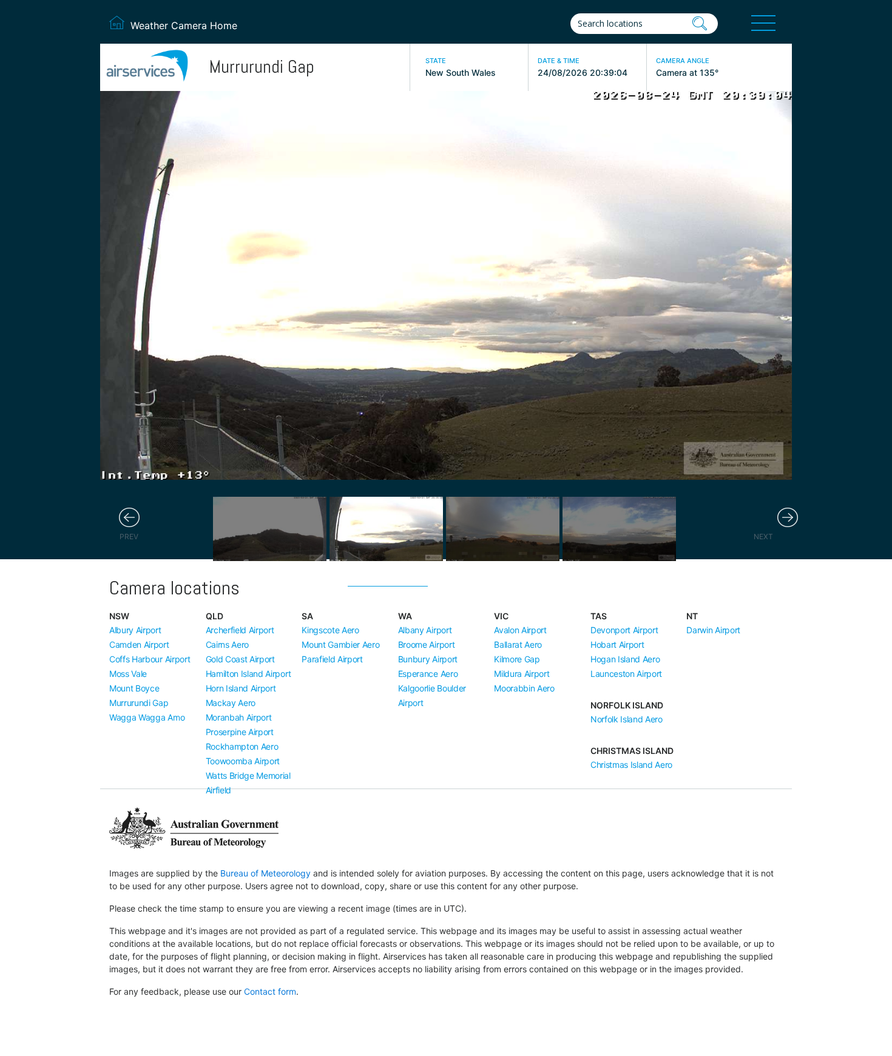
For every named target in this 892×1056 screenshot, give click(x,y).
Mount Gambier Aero (340, 644)
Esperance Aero (428, 673)
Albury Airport (135, 630)
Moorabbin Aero (524, 688)
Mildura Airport (521, 673)
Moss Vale (128, 673)
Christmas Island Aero (631, 764)
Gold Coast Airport (240, 659)
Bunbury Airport (428, 659)
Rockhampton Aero (242, 746)
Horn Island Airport (241, 688)
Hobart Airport (617, 644)
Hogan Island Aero (625, 659)
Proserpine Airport (240, 732)
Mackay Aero (230, 703)
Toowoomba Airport (243, 761)
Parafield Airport (332, 659)
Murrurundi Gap (139, 703)
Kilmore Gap (516, 659)
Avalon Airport (520, 630)
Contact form (270, 991)
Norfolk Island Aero (626, 719)
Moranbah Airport (239, 717)
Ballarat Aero (518, 644)
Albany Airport (425, 630)
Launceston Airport (626, 673)
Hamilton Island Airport (248, 673)
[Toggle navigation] (763, 23)
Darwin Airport (713, 630)
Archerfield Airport (240, 630)
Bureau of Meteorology (265, 873)
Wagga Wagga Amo (146, 717)
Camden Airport (139, 644)
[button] (129, 518)
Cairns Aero (227, 644)
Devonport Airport (624, 630)
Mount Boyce (134, 688)
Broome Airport (426, 644)
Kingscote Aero (330, 630)
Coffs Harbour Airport (149, 659)
